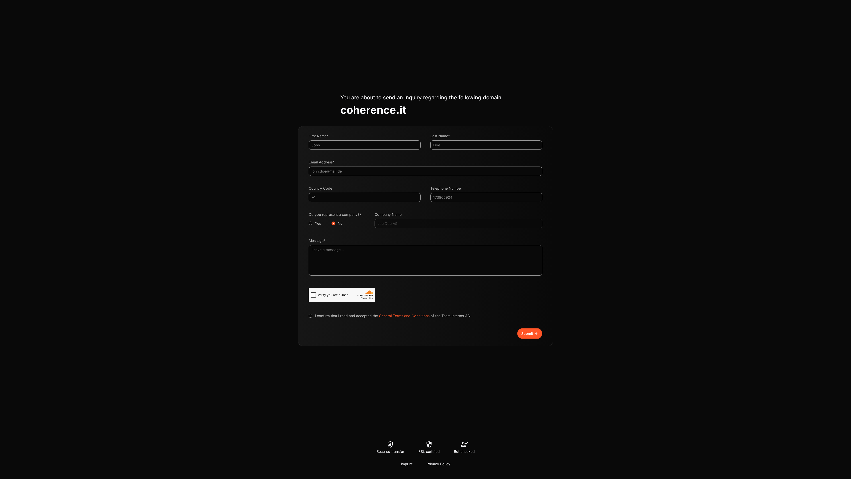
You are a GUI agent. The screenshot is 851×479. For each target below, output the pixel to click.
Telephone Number (446, 188)
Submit (529, 333)
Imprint (406, 464)
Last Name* (440, 136)
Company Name (388, 214)
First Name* (318, 136)
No (340, 223)
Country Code (320, 188)
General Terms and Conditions (404, 316)
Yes (318, 223)
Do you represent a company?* (335, 219)
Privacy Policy (438, 464)
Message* (317, 240)
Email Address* (321, 162)
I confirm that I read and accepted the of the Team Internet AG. (393, 316)
